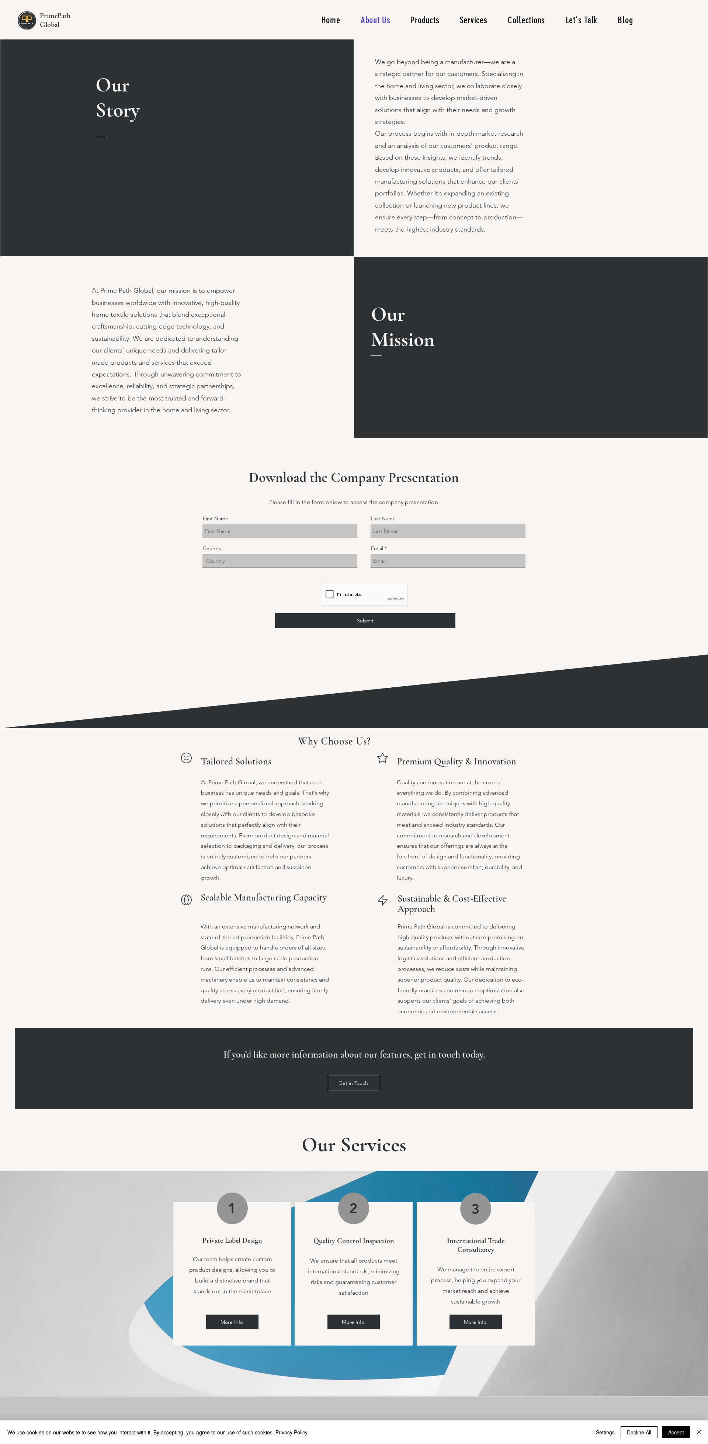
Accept (676, 1432)
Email (377, 548)
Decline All (639, 1432)
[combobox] (279, 561)
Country (212, 548)
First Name (215, 518)
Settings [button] (605, 1432)
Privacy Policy (291, 1432)
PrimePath (55, 15)
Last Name (383, 518)
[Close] (699, 1432)
